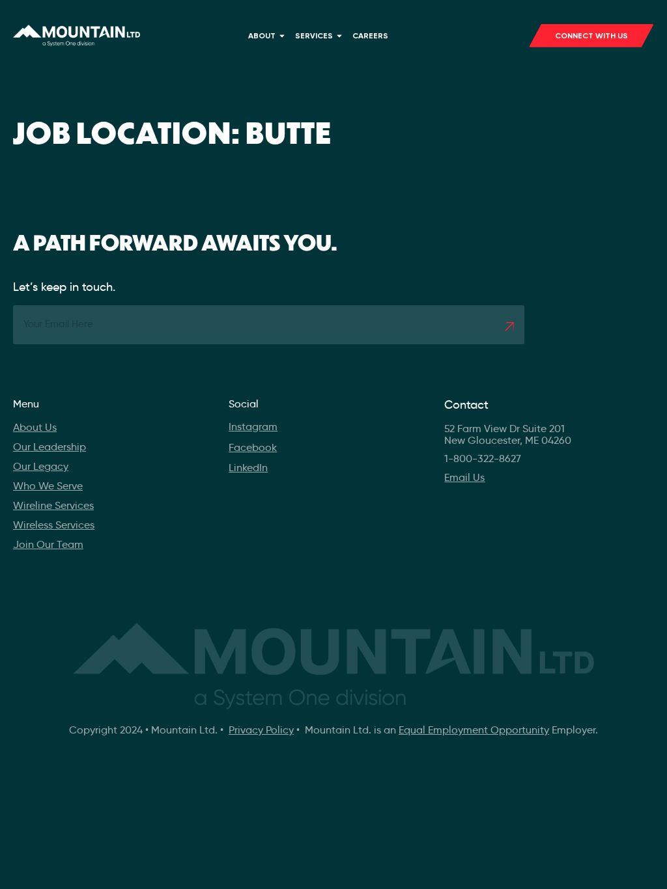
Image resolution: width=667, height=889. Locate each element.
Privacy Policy (261, 730)
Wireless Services (53, 525)
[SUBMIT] (509, 327)
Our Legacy (40, 466)
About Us (35, 427)
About (262, 35)
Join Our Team (48, 544)
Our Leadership (49, 447)
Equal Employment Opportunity (474, 730)
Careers (370, 35)
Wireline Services (53, 505)
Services (314, 35)
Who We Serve (48, 486)
